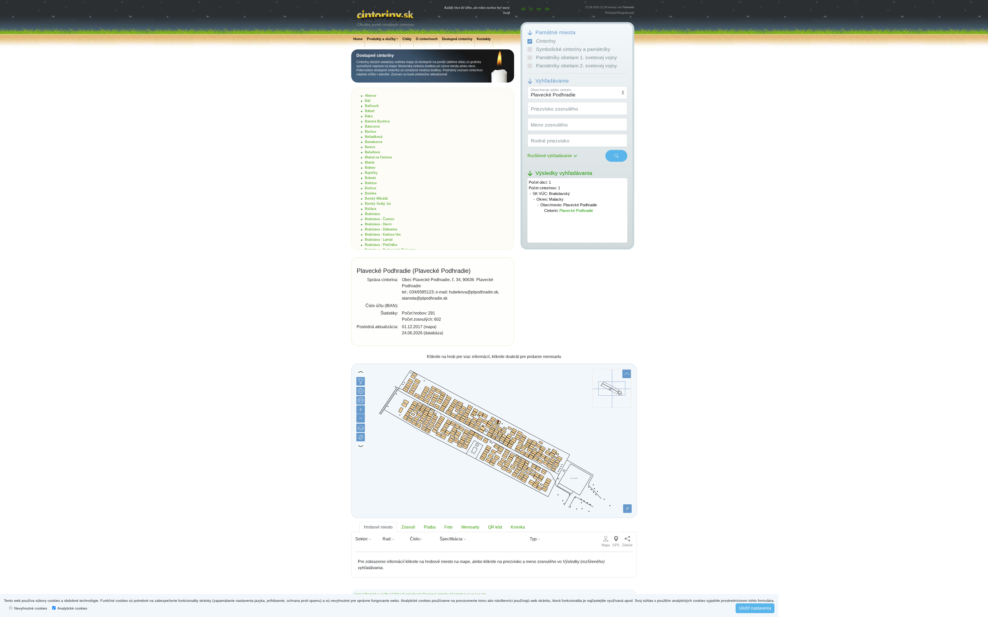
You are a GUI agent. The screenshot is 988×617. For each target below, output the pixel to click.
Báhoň (369, 111)
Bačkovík (372, 106)
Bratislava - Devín (378, 224)
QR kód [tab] (495, 527)
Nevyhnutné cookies (30, 608)
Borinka (370, 193)
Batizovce (372, 126)
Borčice (370, 188)
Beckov (370, 131)
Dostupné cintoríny (457, 39)
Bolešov (371, 183)
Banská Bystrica (377, 121)
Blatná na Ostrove (378, 157)
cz (531, 9)
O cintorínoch (427, 39)
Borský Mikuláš (376, 198)
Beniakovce (373, 142)
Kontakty (484, 39)
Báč (368, 101)
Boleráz (370, 178)
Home (358, 39)
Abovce (370, 95)
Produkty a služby (381, 39)
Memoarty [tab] (470, 527)
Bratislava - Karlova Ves (383, 234)
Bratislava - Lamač (379, 240)
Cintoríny (546, 41)
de (547, 9)
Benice (370, 147)
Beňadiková (373, 137)
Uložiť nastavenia (755, 608)
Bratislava (372, 214)
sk (523, 9)
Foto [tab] (448, 527)
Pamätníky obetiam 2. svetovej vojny (576, 65)
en (539, 9)
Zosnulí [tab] (408, 527)
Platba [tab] (430, 527)
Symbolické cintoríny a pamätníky (573, 49)
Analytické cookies (72, 608)
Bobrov (370, 167)
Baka (369, 116)
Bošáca (370, 209)
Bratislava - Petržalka (381, 245)
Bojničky (371, 173)
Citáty (406, 39)
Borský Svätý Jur (378, 203)
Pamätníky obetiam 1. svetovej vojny (576, 57)
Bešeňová (372, 152)
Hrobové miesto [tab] (378, 527)
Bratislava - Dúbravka (381, 229)
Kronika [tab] (518, 527)
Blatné (369, 162)
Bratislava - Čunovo (379, 219)
